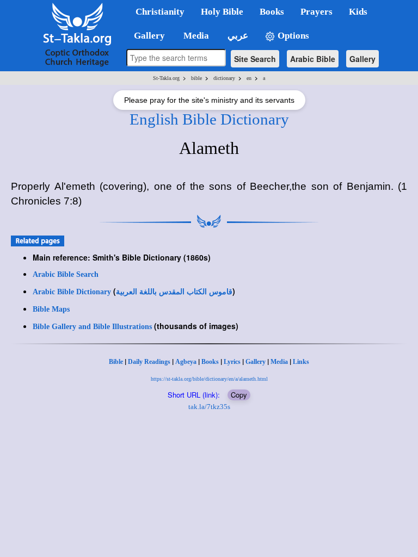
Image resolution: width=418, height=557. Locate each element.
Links (301, 362)
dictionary (224, 78)
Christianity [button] (160, 12)
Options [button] (292, 35)
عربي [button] (236, 35)
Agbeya (185, 362)
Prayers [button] (316, 12)
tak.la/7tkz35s (209, 407)
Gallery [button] (146, 35)
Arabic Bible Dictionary (72, 292)
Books (210, 362)
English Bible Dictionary (209, 119)
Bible (116, 362)
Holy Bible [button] (222, 12)
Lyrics (232, 362)
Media (279, 362)
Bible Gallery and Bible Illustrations (92, 327)
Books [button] (272, 12)
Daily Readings (149, 362)
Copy (239, 394)
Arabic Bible (312, 58)
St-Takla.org (166, 78)
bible (196, 78)
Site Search (255, 58)
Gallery (362, 58)
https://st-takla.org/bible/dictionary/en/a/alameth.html (209, 379)
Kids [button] (358, 12)
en (249, 78)
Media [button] (195, 35)
